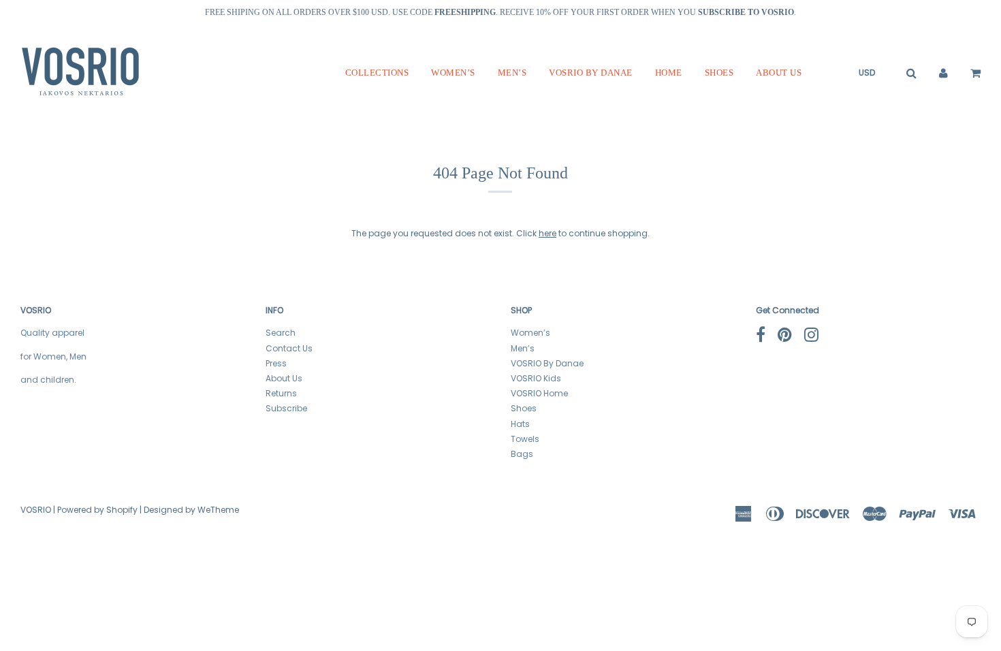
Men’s (512, 72)
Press (276, 363)
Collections (377, 72)
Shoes (719, 72)
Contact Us (289, 348)
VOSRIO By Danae (591, 72)
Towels (525, 439)
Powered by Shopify (97, 509)
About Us (778, 72)
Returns (281, 393)
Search (281, 332)
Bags (522, 454)
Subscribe (286, 408)
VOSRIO (35, 509)
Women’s (453, 72)
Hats (520, 424)
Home (668, 72)
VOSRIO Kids (536, 378)
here (547, 233)
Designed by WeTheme (191, 509)
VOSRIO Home (539, 393)
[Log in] (943, 73)
